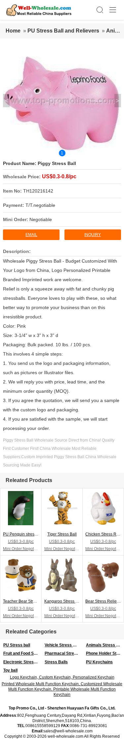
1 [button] (62, 153)
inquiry (92, 234)
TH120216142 (38, 191)
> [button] (117, 100)
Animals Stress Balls (105, 645)
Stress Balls (56, 662)
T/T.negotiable (40, 205)
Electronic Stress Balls (22, 662)
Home (13, 31)
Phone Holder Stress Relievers (105, 653)
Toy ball (10, 670)
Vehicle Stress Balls (63, 645)
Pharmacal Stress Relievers (64, 653)
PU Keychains (99, 662)
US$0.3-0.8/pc (59, 176)
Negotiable (40, 219)
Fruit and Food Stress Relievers (22, 653)
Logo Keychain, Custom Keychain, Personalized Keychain (62, 677)
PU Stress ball (16, 645)
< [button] (6, 100)
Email (31, 234)
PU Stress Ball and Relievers (63, 31)
